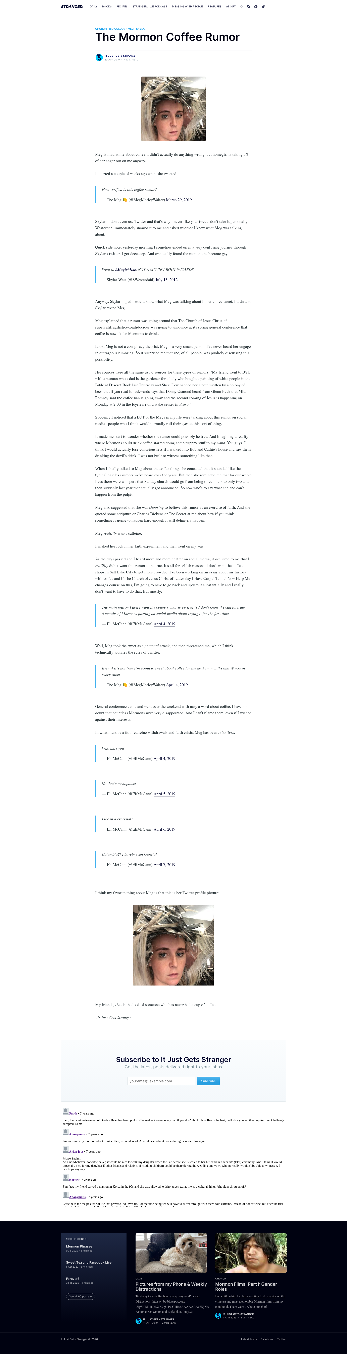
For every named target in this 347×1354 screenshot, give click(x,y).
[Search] (248, 6)
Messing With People (187, 6)
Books (107, 6)
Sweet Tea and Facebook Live (88, 1262)
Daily (93, 6)
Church (101, 28)
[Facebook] (255, 6)
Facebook (267, 1339)
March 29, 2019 (179, 199)
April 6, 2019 (164, 829)
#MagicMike (125, 269)
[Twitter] (263, 6)
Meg (131, 28)
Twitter (281, 1339)
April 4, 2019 (164, 623)
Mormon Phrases (79, 1246)
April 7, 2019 (164, 864)
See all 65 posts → (80, 1296)
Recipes (122, 6)
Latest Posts (249, 1339)
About (231, 6)
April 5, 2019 (164, 793)
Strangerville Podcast (150, 6)
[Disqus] (173, 1156)
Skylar (141, 28)
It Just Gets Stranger (121, 55)
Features (214, 6)
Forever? (72, 1279)
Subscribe (277, 6)
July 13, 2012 (167, 279)
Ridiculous (117, 28)
